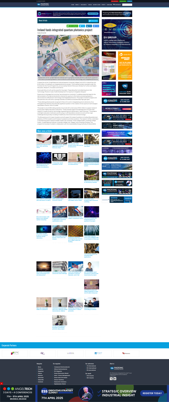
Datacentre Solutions (60, 381)
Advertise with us (123, 1)
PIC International (91, 368)
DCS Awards (90, 375)
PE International (91, 370)
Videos (90, 4)
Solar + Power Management (62, 375)
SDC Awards (90, 377)
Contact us (130, 1)
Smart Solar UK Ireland (60, 377)
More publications (115, 1)
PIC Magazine (58, 371)
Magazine (83, 4)
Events (103, 4)
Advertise (41, 377)
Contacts (40, 381)
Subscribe (109, 4)
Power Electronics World (61, 373)
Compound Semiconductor (62, 367)
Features (40, 369)
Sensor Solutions (59, 379)
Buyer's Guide (96, 4)
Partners (40, 375)
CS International (91, 366)
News (77, 4)
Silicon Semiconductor (60, 369)
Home (72, 4)
